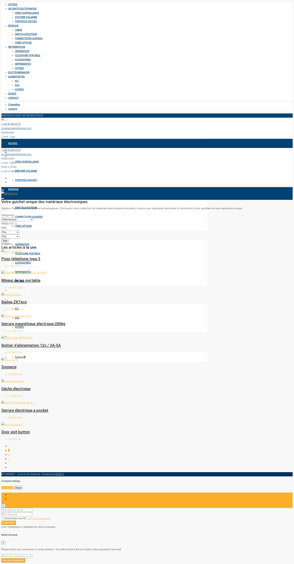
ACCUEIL (13, 4)
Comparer (7, 487)
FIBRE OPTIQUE (23, 42)
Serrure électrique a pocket (24, 410)
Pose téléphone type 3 (20, 258)
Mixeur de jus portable (20, 280)
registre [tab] (12, 498)
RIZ (17, 81)
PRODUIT (6, 223)
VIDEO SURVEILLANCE (27, 13)
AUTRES (19, 89)
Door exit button (15, 432)
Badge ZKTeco (14, 302)
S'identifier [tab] (14, 494)
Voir (5, 240)
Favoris (20, 357)
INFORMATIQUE (16, 47)
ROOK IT (59, 474)
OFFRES (19, 68)
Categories (7, 215)
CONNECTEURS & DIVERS (29, 38)
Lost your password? (38, 518)
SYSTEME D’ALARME (26, 17)
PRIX (3, 227)
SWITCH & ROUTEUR (26, 34)
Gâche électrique (15, 388)
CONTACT (13, 98)
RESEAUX (13, 25)
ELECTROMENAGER (18, 72)
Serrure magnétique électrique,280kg (33, 323)
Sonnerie (9, 367)
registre (12, 108)
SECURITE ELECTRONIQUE (22, 8)
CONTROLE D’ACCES (26, 21)
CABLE (18, 30)
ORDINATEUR (22, 51)
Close (18, 487)
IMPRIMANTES (23, 64)
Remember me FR (15, 518)
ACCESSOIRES (23, 59)
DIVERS (12, 93)
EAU (17, 85)
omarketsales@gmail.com (16, 128)
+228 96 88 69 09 (11, 124)
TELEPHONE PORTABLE (27, 55)
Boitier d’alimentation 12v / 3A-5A (31, 345)
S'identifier (14, 104)
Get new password (13, 560)
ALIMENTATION (16, 76)
